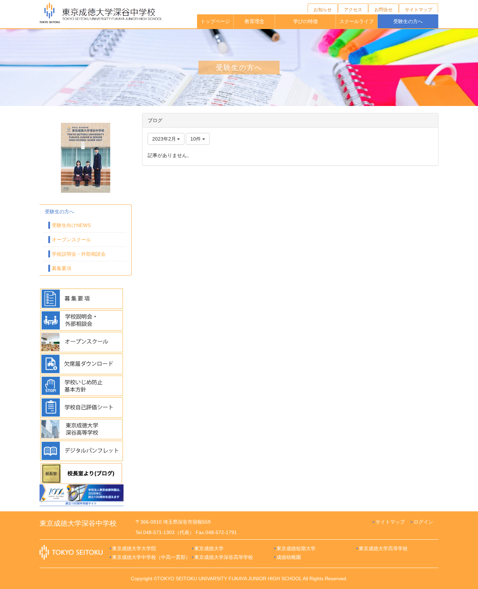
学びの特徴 (305, 21)
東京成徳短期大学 (296, 548)
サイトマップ (390, 522)
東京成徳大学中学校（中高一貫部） (151, 557)
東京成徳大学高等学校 (383, 548)
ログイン (423, 522)
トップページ (215, 21)
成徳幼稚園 (288, 557)
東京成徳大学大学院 (134, 548)
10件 (196, 139)
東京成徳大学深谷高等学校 (223, 557)
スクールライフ (356, 21)
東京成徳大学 (209, 548)
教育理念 (254, 21)
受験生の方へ (408, 21)
